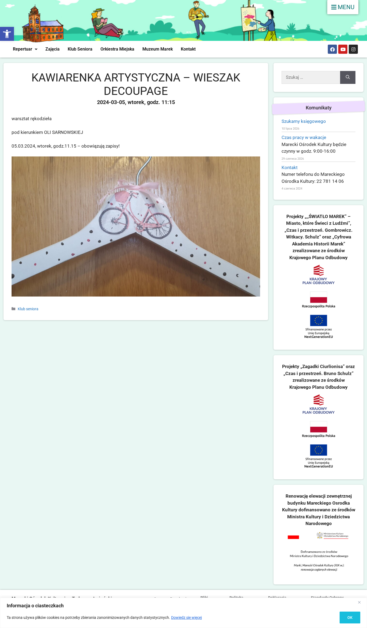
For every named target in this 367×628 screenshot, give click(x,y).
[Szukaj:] (311, 77)
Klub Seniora (80, 49)
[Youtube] (342, 49)
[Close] (361, 602)
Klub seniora (28, 309)
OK (349, 617)
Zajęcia (52, 49)
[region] (183, 613)
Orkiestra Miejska (117, 49)
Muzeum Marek (157, 49)
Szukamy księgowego (304, 121)
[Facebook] (332, 49)
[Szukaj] (347, 77)
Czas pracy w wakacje (304, 137)
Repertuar (22, 49)
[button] (7, 34)
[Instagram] (353, 49)
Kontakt (188, 49)
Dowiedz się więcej (186, 617)
